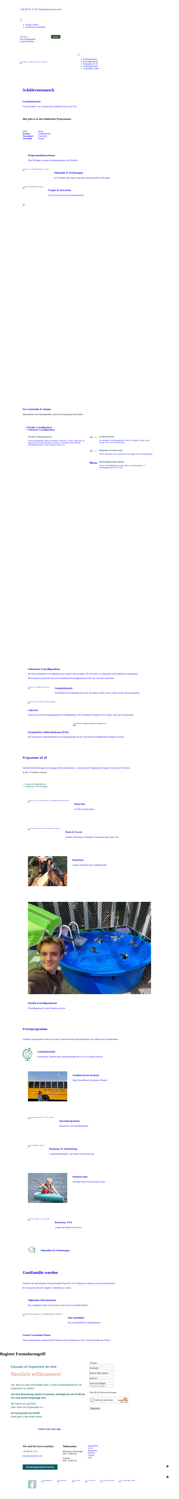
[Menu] (79, 54)
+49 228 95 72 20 (28, 9)
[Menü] (21, 20)
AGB (90, 1448)
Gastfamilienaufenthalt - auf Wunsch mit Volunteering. (71, 1154)
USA (25, 131)
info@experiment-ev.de (50, 9)
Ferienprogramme (90, 66)
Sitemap (91, 1453)
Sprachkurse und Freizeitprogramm (73, 1126)
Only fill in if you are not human (103, 1392)
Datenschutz (93, 1446)
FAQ (90, 1457)
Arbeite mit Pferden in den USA (68, 1227)
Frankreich (42, 136)
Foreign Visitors (32, 25)
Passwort (93, 1378)
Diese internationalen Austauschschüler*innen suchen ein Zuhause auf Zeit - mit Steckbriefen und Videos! (66, 1340)
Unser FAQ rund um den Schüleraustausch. (66, 195)
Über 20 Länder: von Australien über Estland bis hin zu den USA (50, 106)
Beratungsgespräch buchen (40, 1467)
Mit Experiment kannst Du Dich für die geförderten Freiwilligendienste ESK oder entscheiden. (71, 678)
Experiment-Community (35, 27)
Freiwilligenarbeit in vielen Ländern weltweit (46, 1008)
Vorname (93, 1363)
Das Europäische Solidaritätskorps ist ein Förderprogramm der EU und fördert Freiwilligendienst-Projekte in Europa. (76, 737)
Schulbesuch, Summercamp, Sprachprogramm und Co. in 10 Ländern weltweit (70, 1057)
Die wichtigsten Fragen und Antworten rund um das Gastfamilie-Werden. (58, 1305)
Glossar (91, 1455)
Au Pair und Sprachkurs (84, 809)
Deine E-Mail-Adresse (99, 1373)
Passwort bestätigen (98, 1383)
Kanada (26, 134)
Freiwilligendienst (90, 61)
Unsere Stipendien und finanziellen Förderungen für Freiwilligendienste (126, 454)
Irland (40, 131)
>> (34, 784)
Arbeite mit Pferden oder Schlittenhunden (89, 865)
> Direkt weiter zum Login (49, 1429)
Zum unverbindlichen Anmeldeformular (84, 1323)
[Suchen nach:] (40, 37)
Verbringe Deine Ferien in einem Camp (88, 1182)
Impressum (92, 1450)
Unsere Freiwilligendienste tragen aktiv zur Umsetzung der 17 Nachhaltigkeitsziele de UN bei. (122, 467)
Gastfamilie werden (91, 68)
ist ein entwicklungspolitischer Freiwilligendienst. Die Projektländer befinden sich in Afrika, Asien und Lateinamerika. (81, 715)
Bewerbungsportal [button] (27, 39)
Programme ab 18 (90, 64)
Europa (41, 138)
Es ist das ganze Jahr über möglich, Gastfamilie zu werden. (47, 1288)
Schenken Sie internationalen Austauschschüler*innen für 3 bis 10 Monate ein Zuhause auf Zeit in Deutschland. (69, 1283)
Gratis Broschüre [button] (27, 41)
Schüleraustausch (90, 59)
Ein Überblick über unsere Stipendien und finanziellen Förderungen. (82, 178)
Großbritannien (44, 134)
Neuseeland (28, 136)
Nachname (94, 1368)
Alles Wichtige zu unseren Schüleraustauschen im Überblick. (53, 160)
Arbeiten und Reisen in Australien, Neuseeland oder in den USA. (92, 837)
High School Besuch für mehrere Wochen (89, 1080)
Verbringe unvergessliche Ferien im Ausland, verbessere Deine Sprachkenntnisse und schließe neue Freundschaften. (71, 1039)
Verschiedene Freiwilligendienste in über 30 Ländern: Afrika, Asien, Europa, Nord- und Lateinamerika (124, 441)
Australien (27, 138)
